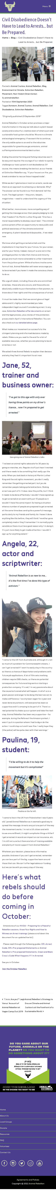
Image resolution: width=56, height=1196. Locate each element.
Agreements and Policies (28, 1180)
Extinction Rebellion (34, 90)
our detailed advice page (26, 322)
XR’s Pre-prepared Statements (22, 948)
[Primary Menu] (50, 6)
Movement (7, 94)
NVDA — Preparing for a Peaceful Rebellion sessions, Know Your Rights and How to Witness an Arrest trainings (26, 930)
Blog (44, 86)
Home (3, 1109)
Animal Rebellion (33, 86)
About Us (4, 1115)
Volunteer (4, 1146)
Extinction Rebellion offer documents (24, 311)
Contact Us (5, 1152)
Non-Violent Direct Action (25, 94)
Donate (3, 1128)
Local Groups (6, 1122)
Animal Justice (18, 86)
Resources (5, 1134)
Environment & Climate (13, 90)
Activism (13, 105)
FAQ (2, 1140)
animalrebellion (12, 98)
